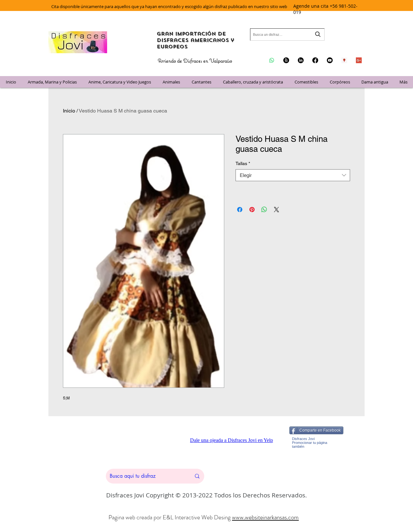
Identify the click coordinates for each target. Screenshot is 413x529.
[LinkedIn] (301, 60)
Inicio (69, 111)
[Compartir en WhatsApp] (264, 209)
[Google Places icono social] (344, 60)
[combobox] (287, 34)
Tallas (243, 163)
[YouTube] (330, 60)
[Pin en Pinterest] (252, 209)
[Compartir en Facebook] (240, 209)
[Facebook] (315, 60)
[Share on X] (276, 209)
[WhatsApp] (272, 60)
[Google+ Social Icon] (359, 60)
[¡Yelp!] (286, 60)
